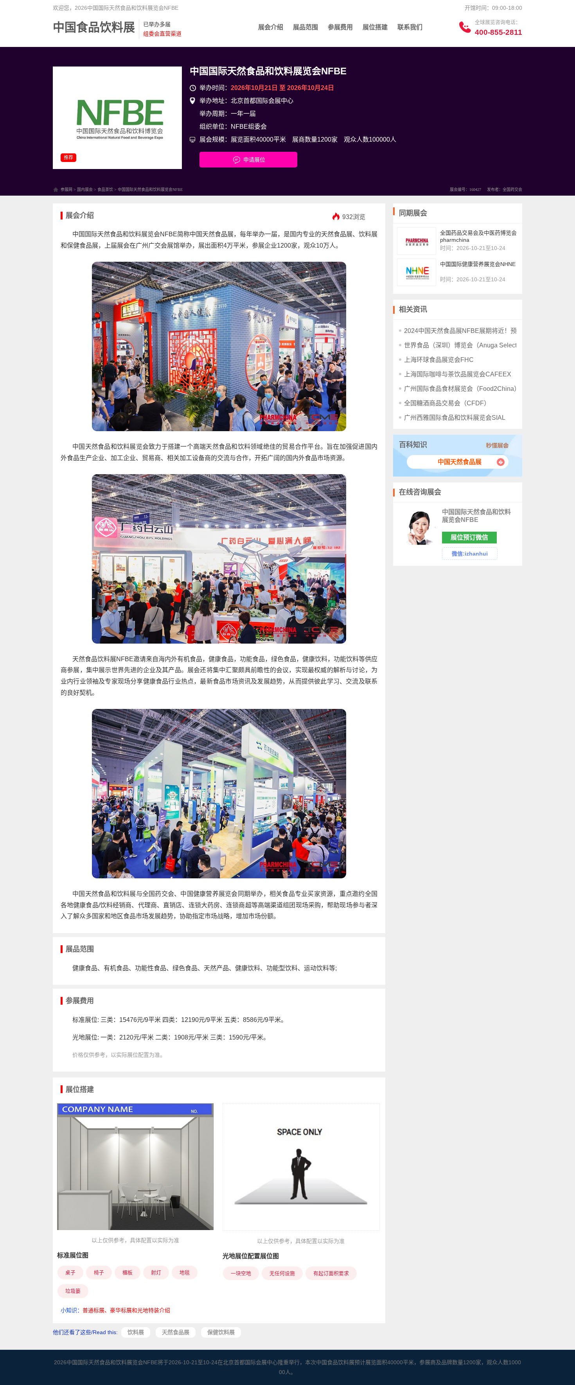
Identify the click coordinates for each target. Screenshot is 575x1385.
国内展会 (85, 189)
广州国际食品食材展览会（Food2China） (462, 388)
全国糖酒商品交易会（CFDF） (447, 403)
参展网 (66, 189)
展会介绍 (270, 27)
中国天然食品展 (460, 462)
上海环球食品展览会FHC (439, 359)
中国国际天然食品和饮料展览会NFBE (268, 71)
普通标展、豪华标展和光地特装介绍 (126, 1310)
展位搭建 (375, 27)
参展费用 (340, 27)
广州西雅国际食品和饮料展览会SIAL (454, 417)
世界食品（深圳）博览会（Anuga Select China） (472, 345)
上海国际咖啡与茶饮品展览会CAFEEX (457, 374)
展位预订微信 (469, 537)
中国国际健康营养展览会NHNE (478, 264)
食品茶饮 (105, 189)
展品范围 (305, 27)
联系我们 (409, 27)
